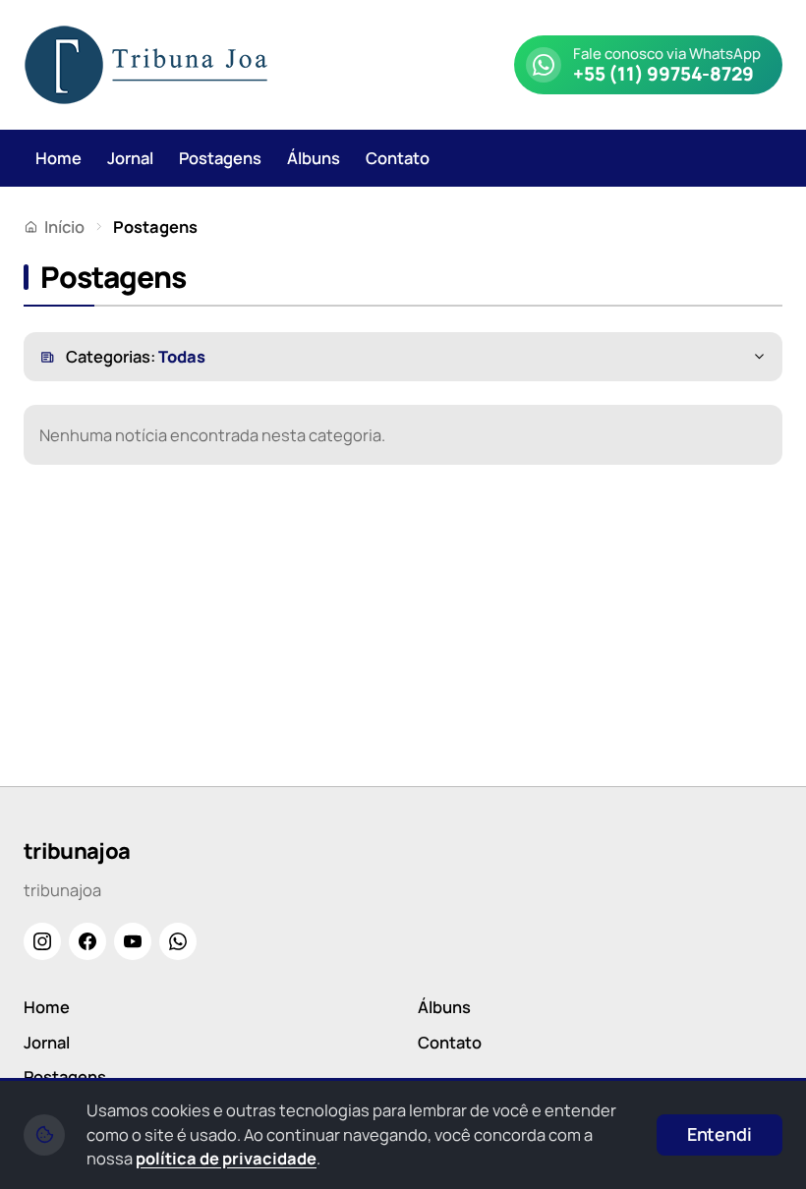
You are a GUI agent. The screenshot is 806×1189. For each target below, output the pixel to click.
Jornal (130, 157)
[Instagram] (42, 941)
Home (58, 157)
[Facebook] (87, 941)
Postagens (220, 157)
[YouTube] (132, 941)
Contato (398, 157)
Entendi (719, 1134)
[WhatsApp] (178, 941)
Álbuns (313, 157)
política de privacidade (226, 1158)
